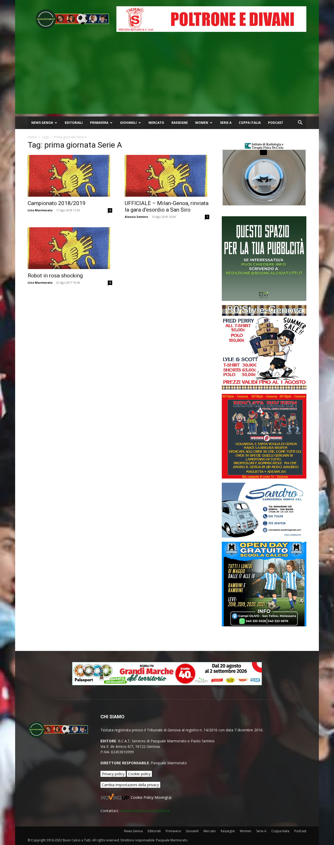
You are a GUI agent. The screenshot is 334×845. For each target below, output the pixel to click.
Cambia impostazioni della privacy (130, 784)
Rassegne (179, 122)
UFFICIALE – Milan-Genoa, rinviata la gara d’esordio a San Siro (166, 206)
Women (201, 122)
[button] (300, 123)
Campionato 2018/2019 (57, 203)
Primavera (99, 122)
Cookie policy (139, 773)
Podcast (275, 122)
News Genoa (42, 122)
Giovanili (128, 122)
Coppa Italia (250, 122)
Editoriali (74, 122)
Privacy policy (113, 773)
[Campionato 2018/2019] (70, 176)
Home (32, 137)
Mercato (156, 122)
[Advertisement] (167, 77)
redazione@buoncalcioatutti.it (145, 810)
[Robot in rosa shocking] (70, 248)
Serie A (225, 122)
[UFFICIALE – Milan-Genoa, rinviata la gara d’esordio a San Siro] (167, 176)
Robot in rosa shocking (55, 275)
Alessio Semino (136, 217)
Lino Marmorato (40, 210)
